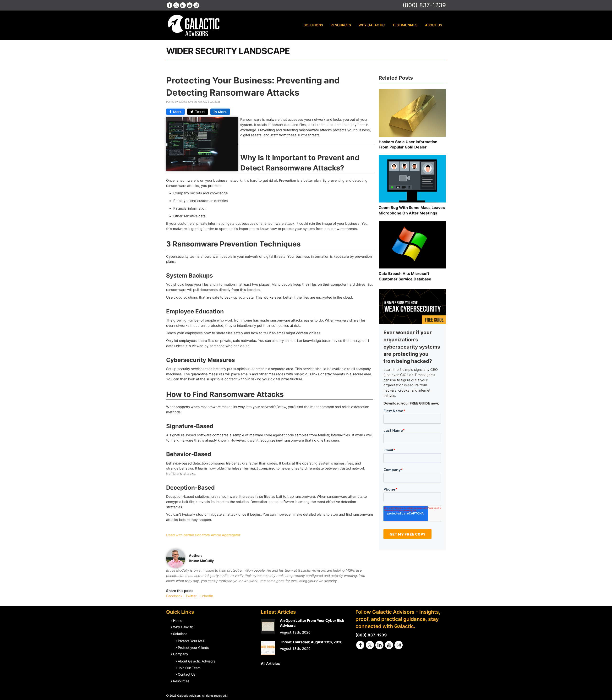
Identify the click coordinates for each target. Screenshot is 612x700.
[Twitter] (176, 5)
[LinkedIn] (183, 5)
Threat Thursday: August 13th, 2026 (311, 642)
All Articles (270, 663)
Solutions (313, 25)
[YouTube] (189, 5)
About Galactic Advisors (196, 661)
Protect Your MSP (191, 641)
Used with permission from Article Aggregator (203, 535)
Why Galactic (372, 25)
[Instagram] (196, 5)
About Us (433, 25)
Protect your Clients (193, 647)
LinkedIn (206, 596)
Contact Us (186, 674)
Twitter (191, 596)
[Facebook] (169, 5)
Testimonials (404, 25)
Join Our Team (189, 668)
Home (177, 620)
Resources (341, 25)
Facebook (174, 596)
